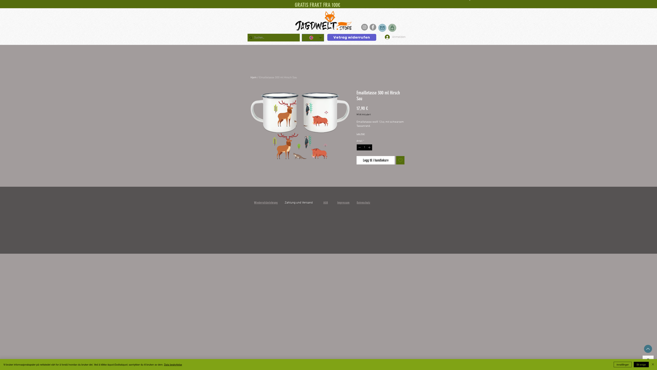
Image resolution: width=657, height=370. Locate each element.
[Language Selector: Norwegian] (313, 37)
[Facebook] (373, 27)
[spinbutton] (364, 147)
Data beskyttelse (173, 364)
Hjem (253, 77)
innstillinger (623, 364)
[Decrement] (359, 147)
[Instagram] (364, 27)
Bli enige (641, 364)
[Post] (382, 28)
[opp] (648, 349)
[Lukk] (653, 364)
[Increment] (370, 147)
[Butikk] (392, 28)
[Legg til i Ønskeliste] (400, 160)
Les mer (361, 134)
